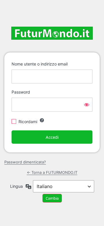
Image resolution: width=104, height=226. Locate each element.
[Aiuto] (41, 120)
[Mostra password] (86, 105)
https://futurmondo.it (52, 33)
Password (21, 92)
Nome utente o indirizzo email (40, 63)
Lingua (16, 186)
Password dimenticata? (25, 162)
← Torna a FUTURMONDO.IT (52, 172)
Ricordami (27, 121)
